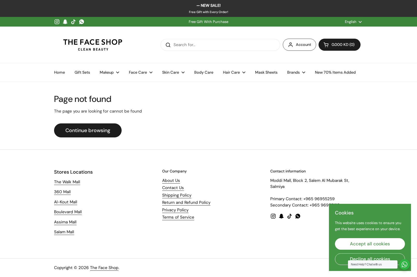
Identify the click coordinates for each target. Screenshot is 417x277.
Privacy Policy (175, 210)
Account (303, 44)
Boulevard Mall (68, 211)
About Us (171, 180)
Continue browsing (87, 130)
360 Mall (62, 191)
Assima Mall (65, 222)
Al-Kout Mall (65, 202)
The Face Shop (104, 267)
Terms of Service (178, 217)
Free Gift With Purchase (208, 22)
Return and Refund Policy (186, 202)
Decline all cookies (370, 259)
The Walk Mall (67, 182)
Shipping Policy (176, 195)
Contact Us (173, 187)
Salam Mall (64, 231)
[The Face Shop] (92, 45)
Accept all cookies (370, 244)
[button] (340, 45)
